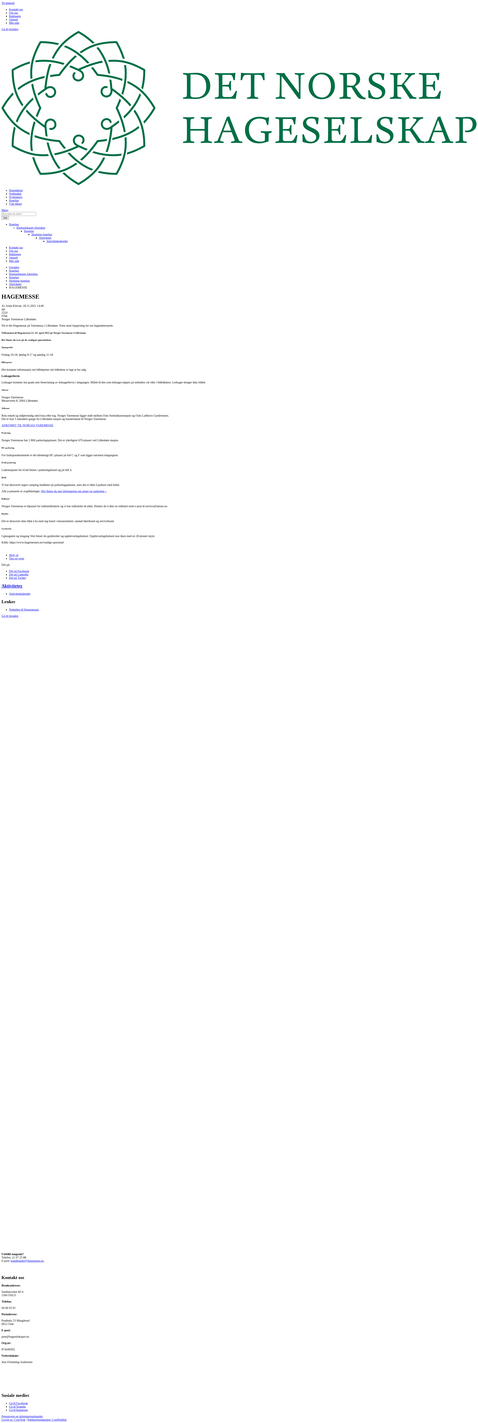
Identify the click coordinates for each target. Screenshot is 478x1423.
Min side (14, 22)
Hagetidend (16, 190)
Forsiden (14, 267)
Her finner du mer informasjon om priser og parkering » (74, 491)
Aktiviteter (45, 237)
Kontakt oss (16, 9)
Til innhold (7, 3)
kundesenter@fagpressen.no (27, 1260)
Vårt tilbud (15, 203)
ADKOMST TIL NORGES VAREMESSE (27, 425)
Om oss (13, 12)
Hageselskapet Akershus (30, 227)
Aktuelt (13, 19)
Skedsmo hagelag (41, 234)
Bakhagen (15, 16)
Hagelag (14, 200)
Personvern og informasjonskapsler (22, 1416)
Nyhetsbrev (16, 197)
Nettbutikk (15, 193)
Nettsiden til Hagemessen (24, 609)
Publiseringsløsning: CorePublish (46, 1419)
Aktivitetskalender (57, 241)
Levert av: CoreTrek (13, 1419)
